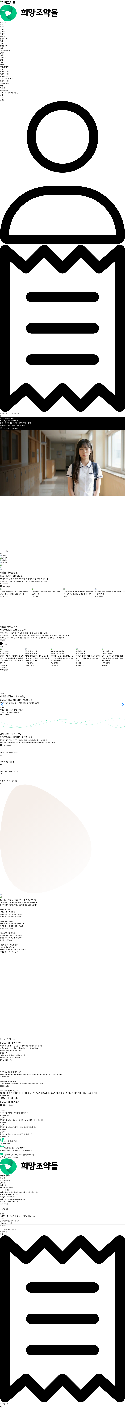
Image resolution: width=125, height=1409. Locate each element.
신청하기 (2, 1234)
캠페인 (6, 584)
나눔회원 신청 (14, 414)
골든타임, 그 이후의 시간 (10, 431)
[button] (2, 704)
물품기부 (4, 560)
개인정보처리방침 (5, 1176)
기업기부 (4, 563)
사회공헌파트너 (7, 746)
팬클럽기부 (3, 1050)
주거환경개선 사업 (23, 638)
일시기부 (4, 558)
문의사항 (2, 1183)
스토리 (2, 584)
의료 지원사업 (13, 638)
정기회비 (4, 555)
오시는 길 (3, 1185)
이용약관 (2, 1178)
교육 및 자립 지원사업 (36, 638)
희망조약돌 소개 (5, 1180)
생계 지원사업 (4, 638)
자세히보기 (3, 1232)
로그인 (2, 22)
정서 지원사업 (48, 638)
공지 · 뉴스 (8, 1105)
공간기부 (10, 1050)
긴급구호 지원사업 (58, 638)
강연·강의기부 (17, 1050)
